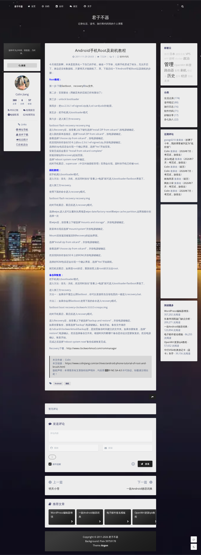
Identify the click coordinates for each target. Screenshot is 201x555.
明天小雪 (54, 488)
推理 (166, 54)
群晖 (172, 58)
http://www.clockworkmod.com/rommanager (92, 348)
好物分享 (169, 115)
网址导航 (23, 129)
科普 (189, 65)
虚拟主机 (180, 54)
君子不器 (18, 6)
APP (166, 58)
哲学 (178, 76)
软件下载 (23, 134)
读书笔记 (169, 102)
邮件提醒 (57, 464)
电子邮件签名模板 (173, 334)
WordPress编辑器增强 (176, 311)
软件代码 (169, 111)
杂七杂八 (169, 119)
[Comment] (194, 539)
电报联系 (14, 114)
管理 (169, 64)
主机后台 (23, 144)
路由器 (169, 70)
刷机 (183, 70)
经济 (184, 76)
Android (58, 383)
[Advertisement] (179, 251)
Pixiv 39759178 (108, 541)
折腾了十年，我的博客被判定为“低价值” (178, 143)
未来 (167, 80)
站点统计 (23, 139)
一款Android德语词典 (175, 326)
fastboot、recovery (72, 86)
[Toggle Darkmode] (194, 547)
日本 (172, 54)
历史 (171, 75)
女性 (177, 70)
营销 (190, 76)
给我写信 (30, 114)
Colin (167, 151)
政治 (186, 58)
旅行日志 (169, 106)
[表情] (133, 464)
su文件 (89, 86)
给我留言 (30, 110)
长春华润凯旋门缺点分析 (177, 318)
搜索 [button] (23, 65)
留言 (182, 166)
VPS (188, 54)
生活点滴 (169, 98)
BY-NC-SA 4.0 (115, 370)
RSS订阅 (14, 110)
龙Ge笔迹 (169, 159)
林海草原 (169, 178)
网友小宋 (169, 183)
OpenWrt (179, 65)
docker (179, 58)
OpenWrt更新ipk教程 (175, 342)
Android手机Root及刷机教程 (100, 50)
